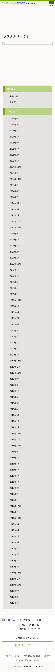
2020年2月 (14, 348)
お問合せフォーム (27, 645)
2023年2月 (14, 252)
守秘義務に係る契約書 (32, 656)
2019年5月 (14, 403)
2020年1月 (14, 355)
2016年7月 (14, 603)
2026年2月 (14, 131)
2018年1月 (14, 500)
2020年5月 (14, 330)
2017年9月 (14, 524)
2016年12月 (15, 573)
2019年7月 (14, 391)
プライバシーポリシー (13, 656)
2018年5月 (14, 476)
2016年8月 (14, 597)
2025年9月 (14, 143)
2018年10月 (15, 445)
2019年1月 (14, 427)
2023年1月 (14, 258)
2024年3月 (14, 209)
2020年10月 (15, 300)
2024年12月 (15, 167)
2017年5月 (14, 542)
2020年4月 (14, 336)
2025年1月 (14, 161)
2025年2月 (14, 155)
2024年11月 (15, 173)
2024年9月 (14, 185)
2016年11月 (15, 579)
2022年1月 (14, 276)
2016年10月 (15, 585)
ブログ (12, 102)
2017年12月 (15, 506)
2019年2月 (14, 421)
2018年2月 (14, 494)
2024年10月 (15, 179)
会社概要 (47, 656)
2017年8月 (14, 530)
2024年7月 (14, 197)
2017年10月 (15, 518)
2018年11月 (15, 439)
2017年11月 (15, 512)
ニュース (13, 96)
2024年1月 (14, 215)
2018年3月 (14, 488)
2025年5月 (14, 149)
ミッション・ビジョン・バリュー (27, 660)
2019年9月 (14, 379)
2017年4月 (14, 548)
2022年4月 (14, 270)
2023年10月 (15, 227)
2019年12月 (15, 361)
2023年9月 (14, 233)
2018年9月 (14, 451)
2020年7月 (14, 318)
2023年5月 (14, 240)
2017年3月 (14, 554)
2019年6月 (14, 397)
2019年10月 (15, 373)
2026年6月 (14, 118)
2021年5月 (14, 282)
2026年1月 (14, 137)
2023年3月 (14, 246)
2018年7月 (14, 464)
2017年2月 (14, 560)
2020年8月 (14, 312)
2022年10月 (15, 264)
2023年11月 (15, 221)
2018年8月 (14, 458)
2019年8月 (14, 385)
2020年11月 (15, 294)
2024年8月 (14, 191)
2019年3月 (14, 415)
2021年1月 (14, 288)
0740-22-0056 (29, 625)
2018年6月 (14, 470)
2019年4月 (14, 409)
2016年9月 (14, 591)
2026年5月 (14, 124)
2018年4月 (14, 482)
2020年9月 (14, 306)
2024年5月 (14, 203)
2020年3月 (14, 343)
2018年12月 (15, 433)
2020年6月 (14, 324)
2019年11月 (15, 367)
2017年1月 (14, 567)
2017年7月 (14, 536)
